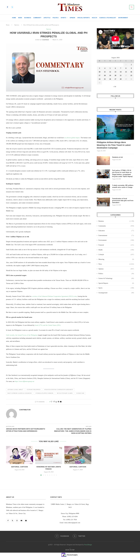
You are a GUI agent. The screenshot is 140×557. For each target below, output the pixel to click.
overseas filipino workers (44, 393)
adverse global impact (15, 389)
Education (116, 230)
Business (27, 18)
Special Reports (83, 18)
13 (115, 72)
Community (37, 18)
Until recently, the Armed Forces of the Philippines (22, 335)
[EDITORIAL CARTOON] (19, 455)
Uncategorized (116, 293)
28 (120, 79)
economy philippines (33, 389)
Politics (56, 18)
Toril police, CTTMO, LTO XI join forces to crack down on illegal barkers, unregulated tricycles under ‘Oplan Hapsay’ (122, 173)
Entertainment (116, 235)
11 (105, 72)
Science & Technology (107, 18)
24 (99, 79)
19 (110, 75)
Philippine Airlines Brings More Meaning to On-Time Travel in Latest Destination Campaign (114, 145)
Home (14, 18)
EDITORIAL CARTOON (19, 467)
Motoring (116, 259)
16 (131, 72)
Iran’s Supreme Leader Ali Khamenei (19, 393)
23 (131, 75)
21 (120, 75)
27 (115, 79)
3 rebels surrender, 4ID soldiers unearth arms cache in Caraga (122, 186)
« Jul (114, 86)
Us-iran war (80, 393)
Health (94, 18)
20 (115, 75)
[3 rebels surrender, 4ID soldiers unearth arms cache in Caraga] (103, 188)
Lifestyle (47, 18)
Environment (123, 18)
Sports (63, 18)
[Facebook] (7, 7)
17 (99, 75)
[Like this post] (51, 402)
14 (120, 72)
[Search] (131, 7)
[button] (9, 461)
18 (105, 75)
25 (105, 79)
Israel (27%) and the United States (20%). (48, 325)
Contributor (45, 40)
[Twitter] (12, 7)
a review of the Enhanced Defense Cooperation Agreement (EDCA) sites (54, 296)
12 (110, 72)
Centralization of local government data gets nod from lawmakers (122, 200)
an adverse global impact (72, 138)
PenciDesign (88, 545)
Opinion (72, 18)
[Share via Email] (60, 402)
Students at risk (117, 157)
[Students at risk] (103, 160)
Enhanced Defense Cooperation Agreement (58, 389)
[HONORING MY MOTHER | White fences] (48, 455)
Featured (116, 245)
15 (126, 72)
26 (110, 79)
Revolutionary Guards (65, 393)
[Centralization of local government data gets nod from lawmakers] (103, 202)
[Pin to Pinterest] (58, 402)
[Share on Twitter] (56, 402)
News (20, 18)
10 (99, 72)
